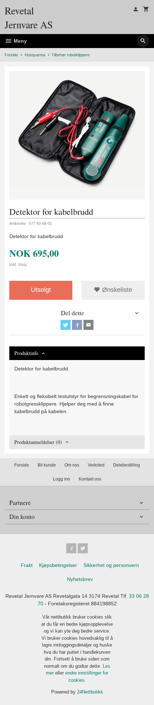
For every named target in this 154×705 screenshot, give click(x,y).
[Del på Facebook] (77, 325)
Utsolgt (41, 289)
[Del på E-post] (88, 325)
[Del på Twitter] (66, 325)
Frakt (27, 565)
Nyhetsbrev (80, 579)
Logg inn (61, 479)
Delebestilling (126, 465)
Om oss (71, 465)
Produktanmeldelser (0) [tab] (38, 442)
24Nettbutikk (90, 692)
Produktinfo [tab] (26, 353)
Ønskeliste (116, 289)
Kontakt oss (90, 479)
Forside (11, 55)
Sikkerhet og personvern (111, 565)
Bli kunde (47, 465)
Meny (19, 41)
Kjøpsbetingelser (58, 565)
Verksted (96, 465)
